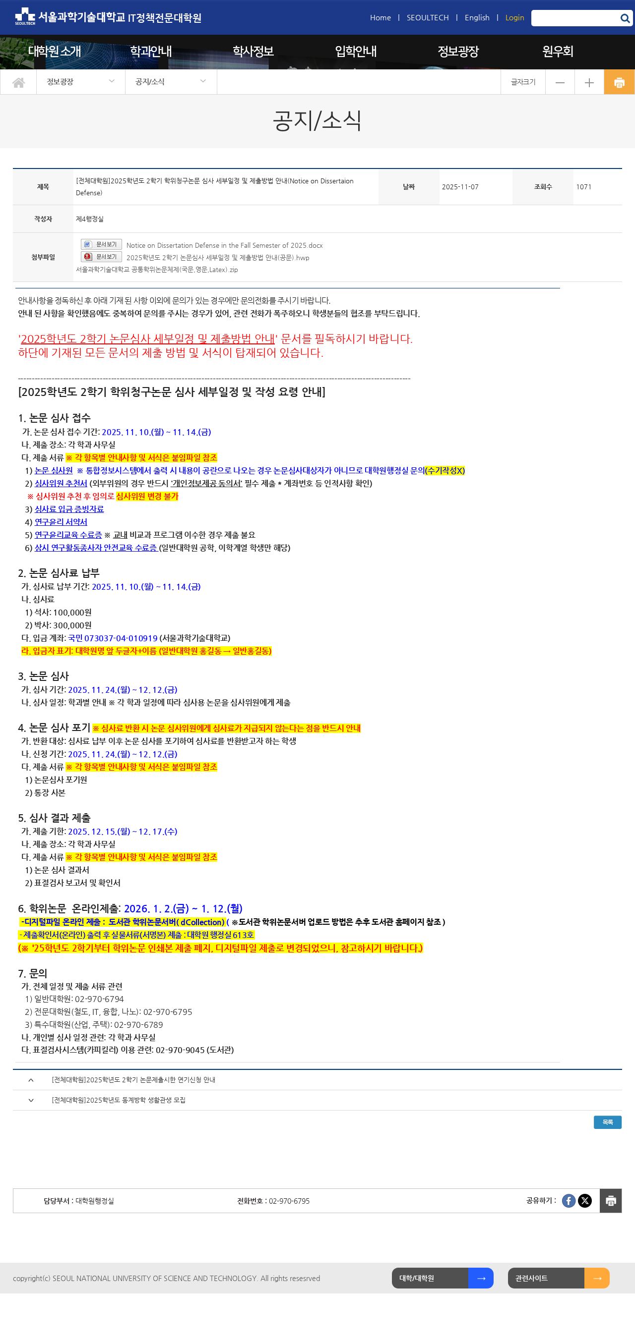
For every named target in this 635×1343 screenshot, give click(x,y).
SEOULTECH (428, 17)
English (477, 17)
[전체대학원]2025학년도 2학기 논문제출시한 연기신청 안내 (133, 1079)
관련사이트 (531, 1278)
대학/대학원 (416, 1278)
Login (515, 17)
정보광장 (458, 51)
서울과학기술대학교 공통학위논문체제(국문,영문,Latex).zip (157, 269)
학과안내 (150, 51)
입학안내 (355, 51)
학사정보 (253, 51)
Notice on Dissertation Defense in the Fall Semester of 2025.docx (225, 245)
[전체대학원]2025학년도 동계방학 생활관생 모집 (119, 1100)
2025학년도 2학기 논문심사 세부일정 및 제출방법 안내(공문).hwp (218, 257)
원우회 (557, 51)
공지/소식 (150, 81)
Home (380, 17)
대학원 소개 (54, 51)
